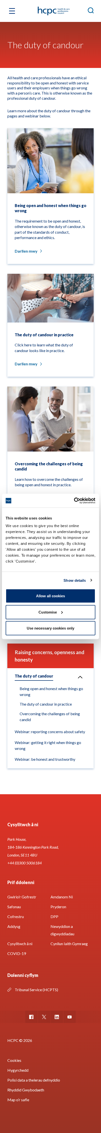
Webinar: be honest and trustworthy (45, 759)
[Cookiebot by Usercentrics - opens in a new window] (73, 501)
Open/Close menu (80, 677)
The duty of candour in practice (46, 704)
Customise (47, 612)
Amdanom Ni (61, 896)
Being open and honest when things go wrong (51, 691)
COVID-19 (16, 953)
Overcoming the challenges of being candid (50, 716)
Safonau (14, 906)
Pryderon (58, 906)
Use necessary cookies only (50, 628)
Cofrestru (15, 916)
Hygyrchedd (17, 1070)
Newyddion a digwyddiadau (62, 930)
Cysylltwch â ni (19, 943)
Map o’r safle (18, 1099)
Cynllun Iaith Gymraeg (69, 943)
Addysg (13, 926)
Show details (74, 580)
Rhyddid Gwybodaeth (25, 1089)
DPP (54, 916)
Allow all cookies (50, 596)
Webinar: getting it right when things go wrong (48, 745)
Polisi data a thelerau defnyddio (33, 1080)
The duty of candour (34, 676)
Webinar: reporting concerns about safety (50, 731)
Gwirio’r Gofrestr (21, 896)
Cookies (14, 1060)
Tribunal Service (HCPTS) (36, 989)
